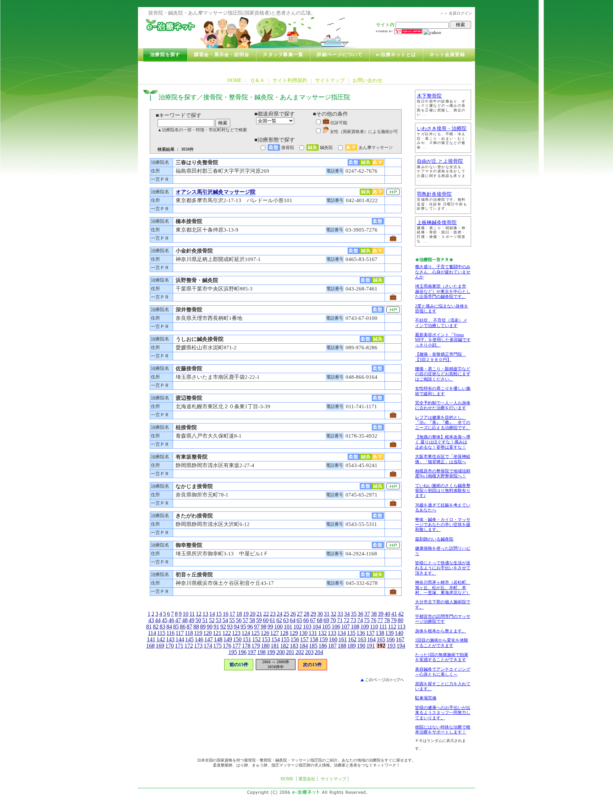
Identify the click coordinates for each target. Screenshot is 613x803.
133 (332, 633)
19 (246, 614)
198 (261, 652)
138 (380, 633)
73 (353, 620)
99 (270, 627)
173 (198, 646)
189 (351, 646)
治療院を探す (165, 54)
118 (189, 633)
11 (192, 614)
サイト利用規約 (289, 80)
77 (380, 620)
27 (300, 614)
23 (273, 614)
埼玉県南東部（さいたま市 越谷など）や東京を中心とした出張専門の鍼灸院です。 (442, 291)
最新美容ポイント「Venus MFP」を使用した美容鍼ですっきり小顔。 (443, 340)
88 (196, 627)
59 (259, 620)
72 (346, 620)
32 (333, 614)
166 (390, 639)
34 (347, 614)
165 (381, 639)
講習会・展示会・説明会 (222, 54)
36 (360, 614)
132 (322, 633)
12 (198, 614)
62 (279, 620)
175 (217, 646)
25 (286, 614)
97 (257, 627)
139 (389, 633)
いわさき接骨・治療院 (441, 128)
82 (156, 627)
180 (265, 646)
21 (259, 614)
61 (272, 620)
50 (198, 620)
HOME (234, 80)
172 (188, 646)
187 (332, 646)
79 (394, 620)
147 (208, 639)
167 (400, 639)
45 (164, 620)
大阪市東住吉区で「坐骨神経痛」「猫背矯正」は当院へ (442, 459)
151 (247, 639)
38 (374, 614)
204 (319, 652)
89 (203, 627)
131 (313, 633)
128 (284, 633)
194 (401, 646)
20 (252, 614)
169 (160, 646)
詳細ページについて (339, 54)
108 (355, 627)
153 (266, 639)
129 (293, 633)
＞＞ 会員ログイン (456, 13)
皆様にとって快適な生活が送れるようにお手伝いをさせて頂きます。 (442, 568)
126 (265, 633)
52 (212, 620)
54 (225, 620)
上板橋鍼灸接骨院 (437, 222)
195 (232, 652)
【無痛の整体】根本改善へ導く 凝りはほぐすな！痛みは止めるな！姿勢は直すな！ (442, 442)
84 (169, 627)
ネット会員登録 (447, 54)
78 (387, 620)
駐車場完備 (425, 698)
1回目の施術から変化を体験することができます (441, 643)
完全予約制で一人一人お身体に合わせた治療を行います (442, 405)
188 (342, 646)
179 (256, 646)
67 (313, 620)
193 (391, 646)
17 (232, 614)
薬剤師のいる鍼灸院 (434, 539)
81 (149, 627)
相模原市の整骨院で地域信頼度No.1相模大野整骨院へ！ (442, 473)
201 (290, 652)
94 (236, 627)
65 (299, 620)
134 (341, 633)
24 (279, 614)
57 (245, 620)
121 (217, 633)
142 (160, 639)
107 (345, 627)
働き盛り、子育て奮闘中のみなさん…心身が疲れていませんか (442, 271)
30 (320, 614)
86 (183, 627)
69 (326, 620)
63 (286, 620)
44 (158, 620)
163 (362, 639)
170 (169, 646)
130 (303, 633)
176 (227, 646)
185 (313, 646)
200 (280, 652)
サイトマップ (330, 80)
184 (303, 646)
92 (223, 627)
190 (361, 646)
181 (275, 646)
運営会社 (306, 778)
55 (232, 620)
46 (171, 620)
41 (394, 614)
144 (180, 639)
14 (212, 614)
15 (219, 614)
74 (360, 620)
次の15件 (312, 664)
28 (306, 614)
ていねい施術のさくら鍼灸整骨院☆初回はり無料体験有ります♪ (442, 490)
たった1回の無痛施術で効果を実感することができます (441, 657)
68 (319, 620)
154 (275, 639)
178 (246, 646)
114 (152, 633)
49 (191, 620)
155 (285, 639)
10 (185, 614)
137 (370, 633)
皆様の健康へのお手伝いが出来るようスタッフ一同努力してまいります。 (442, 712)
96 (250, 627)
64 (293, 620)
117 (180, 633)
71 (340, 620)
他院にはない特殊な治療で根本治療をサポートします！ (442, 730)
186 (323, 646)
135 (351, 633)
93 (230, 627)
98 (263, 627)
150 (237, 639)
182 (284, 646)
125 (255, 633)
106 (336, 627)
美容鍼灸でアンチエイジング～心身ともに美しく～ (442, 672)
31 (327, 614)
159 (323, 639)
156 (295, 639)
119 (198, 633)
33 (340, 614)
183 (294, 646)
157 (304, 639)
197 (252, 652)
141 (151, 639)
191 (370, 646)
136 (361, 633)
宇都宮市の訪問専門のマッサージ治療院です (442, 619)
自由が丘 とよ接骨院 (440, 161)
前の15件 (239, 664)
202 (300, 652)
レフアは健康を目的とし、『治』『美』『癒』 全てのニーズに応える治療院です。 (442, 422)
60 (266, 620)
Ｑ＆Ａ (257, 80)
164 (371, 639)
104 (317, 627)
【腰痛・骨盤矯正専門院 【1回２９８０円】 (440, 357)
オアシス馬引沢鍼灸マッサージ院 (215, 192)
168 (150, 646)
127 (274, 633)
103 (307, 627)
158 (314, 639)
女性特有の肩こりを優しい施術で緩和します (442, 391)
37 (367, 614)
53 (218, 620)
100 (278, 627)
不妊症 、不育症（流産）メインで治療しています (441, 323)
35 (354, 614)
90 (209, 627)
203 (309, 652)
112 (392, 627)
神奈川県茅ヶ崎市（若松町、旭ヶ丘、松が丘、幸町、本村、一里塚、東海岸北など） (442, 587)
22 (266, 614)
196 (242, 652)
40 (387, 614)
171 (179, 646)
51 (205, 620)
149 (227, 639)
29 (313, 614)
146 (199, 639)
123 (236, 633)
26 (293, 614)
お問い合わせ (367, 80)
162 (352, 639)
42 (401, 614)
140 (399, 633)
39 (380, 614)
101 (288, 627)
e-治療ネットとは (396, 54)
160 (333, 639)
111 (383, 627)
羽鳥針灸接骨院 (434, 194)
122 (226, 633)
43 (151, 620)
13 (205, 614)
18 (239, 614)
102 (297, 627)
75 (367, 620)
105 (326, 627)
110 (374, 627)
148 (218, 639)
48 (185, 620)
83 (162, 627)
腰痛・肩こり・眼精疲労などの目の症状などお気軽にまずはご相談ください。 (442, 374)
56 (239, 620)
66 (306, 620)
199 (271, 652)
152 (256, 639)
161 (342, 639)
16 (225, 614)
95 (243, 627)
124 (246, 633)
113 (401, 627)
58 (252, 620)
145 (189, 639)
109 (364, 627)
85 (176, 627)
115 (161, 633)
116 (170, 633)
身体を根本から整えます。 (440, 630)
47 (178, 620)
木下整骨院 (429, 96)
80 (400, 620)
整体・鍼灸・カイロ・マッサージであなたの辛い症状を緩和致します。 (442, 524)
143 (170, 639)
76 (373, 620)
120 (207, 633)
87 (189, 627)
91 (216, 627)
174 (208, 646)
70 (333, 620)
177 (236, 646)
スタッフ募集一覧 (283, 54)
